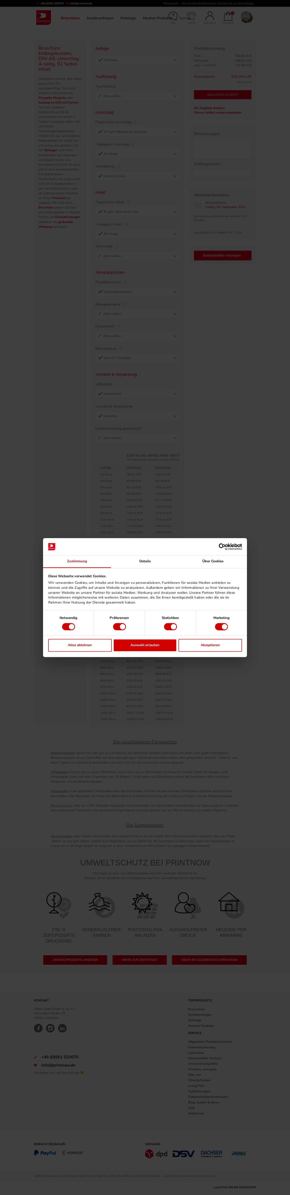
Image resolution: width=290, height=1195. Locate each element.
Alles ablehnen (80, 645)
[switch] (119, 626)
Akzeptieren (210, 645)
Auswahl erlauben (145, 645)
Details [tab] (145, 561)
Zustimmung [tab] (77, 561)
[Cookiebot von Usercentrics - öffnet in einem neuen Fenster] (222, 546)
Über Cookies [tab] (212, 561)
